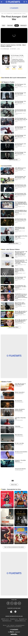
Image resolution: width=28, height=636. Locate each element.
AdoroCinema (5, 620)
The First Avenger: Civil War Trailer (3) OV (20, 102)
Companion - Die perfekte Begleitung (20, 461)
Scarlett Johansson (14, 61)
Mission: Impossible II (19, 392)
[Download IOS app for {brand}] (12, 611)
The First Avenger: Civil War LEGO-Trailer (20, 278)
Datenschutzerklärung (10, 626)
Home (2, 13)
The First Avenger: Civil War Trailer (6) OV (20, 127)
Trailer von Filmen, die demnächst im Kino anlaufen (14, 547)
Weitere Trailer (14, 484)
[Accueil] (13, 2)
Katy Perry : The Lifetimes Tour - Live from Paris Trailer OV (7, 507)
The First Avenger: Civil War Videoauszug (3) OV (20, 185)
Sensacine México (19, 620)
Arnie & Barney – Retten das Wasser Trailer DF (21, 542)
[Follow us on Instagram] (16, 603)
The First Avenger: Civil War (14, 18)
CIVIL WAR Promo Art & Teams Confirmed (20, 168)
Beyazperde (21, 619)
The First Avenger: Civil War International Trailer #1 (20, 110)
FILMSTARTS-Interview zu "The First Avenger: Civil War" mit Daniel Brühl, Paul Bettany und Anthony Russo (21, 296)
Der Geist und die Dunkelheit (21, 451)
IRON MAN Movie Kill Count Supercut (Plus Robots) (20, 228)
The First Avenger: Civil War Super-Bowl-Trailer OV (21, 119)
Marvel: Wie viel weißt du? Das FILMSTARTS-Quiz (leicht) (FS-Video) (21, 312)
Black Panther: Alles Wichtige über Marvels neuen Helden (20, 303)
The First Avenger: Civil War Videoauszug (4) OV (20, 194)
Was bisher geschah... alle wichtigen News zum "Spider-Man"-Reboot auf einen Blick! (21, 262)
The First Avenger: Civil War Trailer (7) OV (20, 136)
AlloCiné (3, 619)
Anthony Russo (15, 59)
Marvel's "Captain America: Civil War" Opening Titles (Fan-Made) (20, 270)
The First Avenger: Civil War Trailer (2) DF (20, 93)
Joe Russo (21, 59)
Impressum (12, 625)
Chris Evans (14, 60)
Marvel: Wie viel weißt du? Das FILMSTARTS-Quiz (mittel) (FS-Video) (21, 321)
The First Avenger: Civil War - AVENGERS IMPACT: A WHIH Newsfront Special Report (21, 203)
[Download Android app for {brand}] (16, 611)
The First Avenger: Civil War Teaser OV (20, 144)
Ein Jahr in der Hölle (19, 443)
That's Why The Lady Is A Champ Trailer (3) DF (20, 384)
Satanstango (17, 426)
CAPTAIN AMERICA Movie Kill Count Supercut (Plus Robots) (21, 211)
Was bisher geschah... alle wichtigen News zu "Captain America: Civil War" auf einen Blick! (21, 253)
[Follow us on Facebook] (8, 603)
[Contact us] (19, 603)
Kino (5, 13)
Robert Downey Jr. (20, 60)
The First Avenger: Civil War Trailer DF (20, 85)
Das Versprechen (18, 400)
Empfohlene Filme (10, 13)
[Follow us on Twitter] (12, 603)
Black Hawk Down (18, 434)
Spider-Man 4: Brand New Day (20, 418)
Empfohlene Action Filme (17, 13)
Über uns (4, 625)
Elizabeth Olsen (22, 61)
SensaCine (12, 619)
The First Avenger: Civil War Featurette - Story (20, 177)
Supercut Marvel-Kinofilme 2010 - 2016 (21, 236)
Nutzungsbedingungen (20, 625)
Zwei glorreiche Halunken (20, 468)
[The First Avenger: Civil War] (6, 60)
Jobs (8, 625)
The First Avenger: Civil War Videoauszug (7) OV (20, 219)
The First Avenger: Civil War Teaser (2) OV (20, 153)
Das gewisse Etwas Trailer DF (21, 507)
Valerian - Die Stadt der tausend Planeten (20, 410)
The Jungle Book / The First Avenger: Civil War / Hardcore (20, 286)
